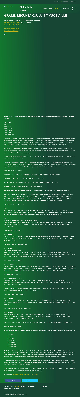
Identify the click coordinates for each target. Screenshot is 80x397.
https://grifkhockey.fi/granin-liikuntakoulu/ (25, 374)
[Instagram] (72, 9)
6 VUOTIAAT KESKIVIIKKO (11, 25)
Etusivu (44, 8)
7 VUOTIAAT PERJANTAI (11, 31)
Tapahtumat (31, 386)
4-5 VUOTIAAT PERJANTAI (12, 29)
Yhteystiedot (16, 388)
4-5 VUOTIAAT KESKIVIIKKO (12, 22)
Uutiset (51, 8)
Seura (57, 8)
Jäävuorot (7, 388)
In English (73, 2)
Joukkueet (65, 8)
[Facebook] (72, 7)
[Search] (75, 8)
